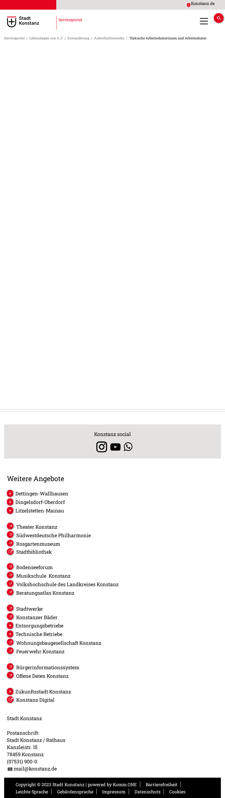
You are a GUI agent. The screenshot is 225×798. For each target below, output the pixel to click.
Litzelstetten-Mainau (39, 510)
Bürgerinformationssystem (47, 667)
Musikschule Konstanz (43, 575)
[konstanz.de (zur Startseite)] (43, 22)
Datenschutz (147, 791)
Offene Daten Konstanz (42, 676)
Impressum (113, 791)
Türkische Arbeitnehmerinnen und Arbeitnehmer (168, 38)
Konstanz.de (203, 3)
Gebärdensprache (75, 791)
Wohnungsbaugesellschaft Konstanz (58, 643)
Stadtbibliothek (34, 552)
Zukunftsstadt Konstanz (43, 691)
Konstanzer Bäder (37, 617)
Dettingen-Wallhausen (41, 493)
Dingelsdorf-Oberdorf (40, 502)
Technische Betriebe (38, 634)
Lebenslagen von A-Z (46, 38)
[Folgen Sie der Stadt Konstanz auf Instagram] (99, 447)
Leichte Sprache (32, 791)
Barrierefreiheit (162, 784)
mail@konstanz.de (35, 768)
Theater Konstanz (36, 526)
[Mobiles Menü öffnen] (204, 21)
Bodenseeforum (34, 567)
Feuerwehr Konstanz (40, 651)
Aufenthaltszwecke (109, 38)
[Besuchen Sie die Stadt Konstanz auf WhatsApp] (128, 447)
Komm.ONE (125, 784)
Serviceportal (14, 38)
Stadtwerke (29, 608)
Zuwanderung (78, 38)
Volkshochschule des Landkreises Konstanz (67, 584)
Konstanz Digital (35, 699)
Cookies (177, 791)
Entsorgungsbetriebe (39, 625)
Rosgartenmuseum (38, 544)
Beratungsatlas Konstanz (45, 592)
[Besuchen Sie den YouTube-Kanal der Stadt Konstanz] (115, 447)
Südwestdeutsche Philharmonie (53, 535)
